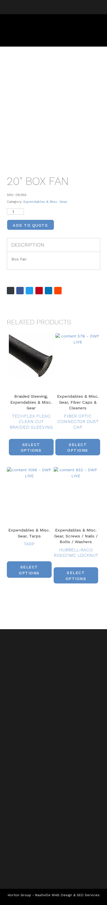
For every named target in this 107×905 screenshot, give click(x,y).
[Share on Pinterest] (39, 290)
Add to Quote (30, 225)
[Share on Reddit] (58, 290)
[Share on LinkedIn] (48, 290)
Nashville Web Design (53, 895)
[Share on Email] (10, 290)
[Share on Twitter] (29, 290)
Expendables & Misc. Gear (45, 202)
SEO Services (88, 895)
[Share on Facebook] (20, 290)
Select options (31, 447)
